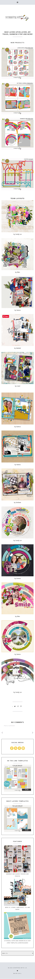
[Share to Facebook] (18, 706)
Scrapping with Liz (20, 967)
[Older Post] (33, 732)
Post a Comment (9, 726)
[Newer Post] (2, 732)
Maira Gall (17, 973)
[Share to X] (15, 706)
